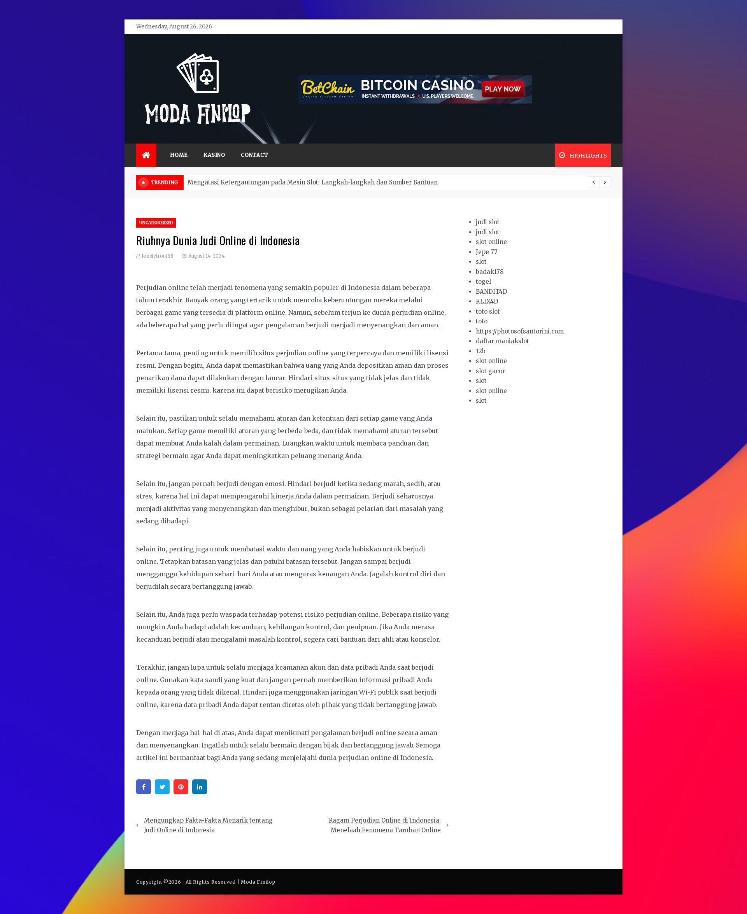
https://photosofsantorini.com (520, 331)
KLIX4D (487, 301)
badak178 (489, 271)
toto (481, 321)
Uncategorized (156, 222)
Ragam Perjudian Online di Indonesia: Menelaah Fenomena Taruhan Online (385, 825)
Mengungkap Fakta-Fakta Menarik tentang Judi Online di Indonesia (208, 825)
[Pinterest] (181, 786)
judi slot (488, 222)
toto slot (488, 311)
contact (254, 155)
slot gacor (490, 371)
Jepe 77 (487, 252)
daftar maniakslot (502, 341)
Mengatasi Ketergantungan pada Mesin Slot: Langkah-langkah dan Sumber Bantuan (313, 182)
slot (481, 261)
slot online (491, 242)
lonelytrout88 (158, 256)
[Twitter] (162, 786)
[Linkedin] (199, 786)
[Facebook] (143, 786)
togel (483, 281)
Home (179, 155)
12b (481, 351)
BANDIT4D (491, 291)
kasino (214, 155)
